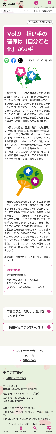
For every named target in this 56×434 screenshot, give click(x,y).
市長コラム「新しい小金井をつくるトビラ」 (25, 313)
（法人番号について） (14, 401)
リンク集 (29, 355)
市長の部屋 (47, 11)
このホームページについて (29, 350)
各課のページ (29, 360)
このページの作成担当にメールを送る (27, 287)
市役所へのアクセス (16, 378)
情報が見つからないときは (26, 327)
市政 (36, 11)
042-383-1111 (23, 393)
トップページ (23, 11)
